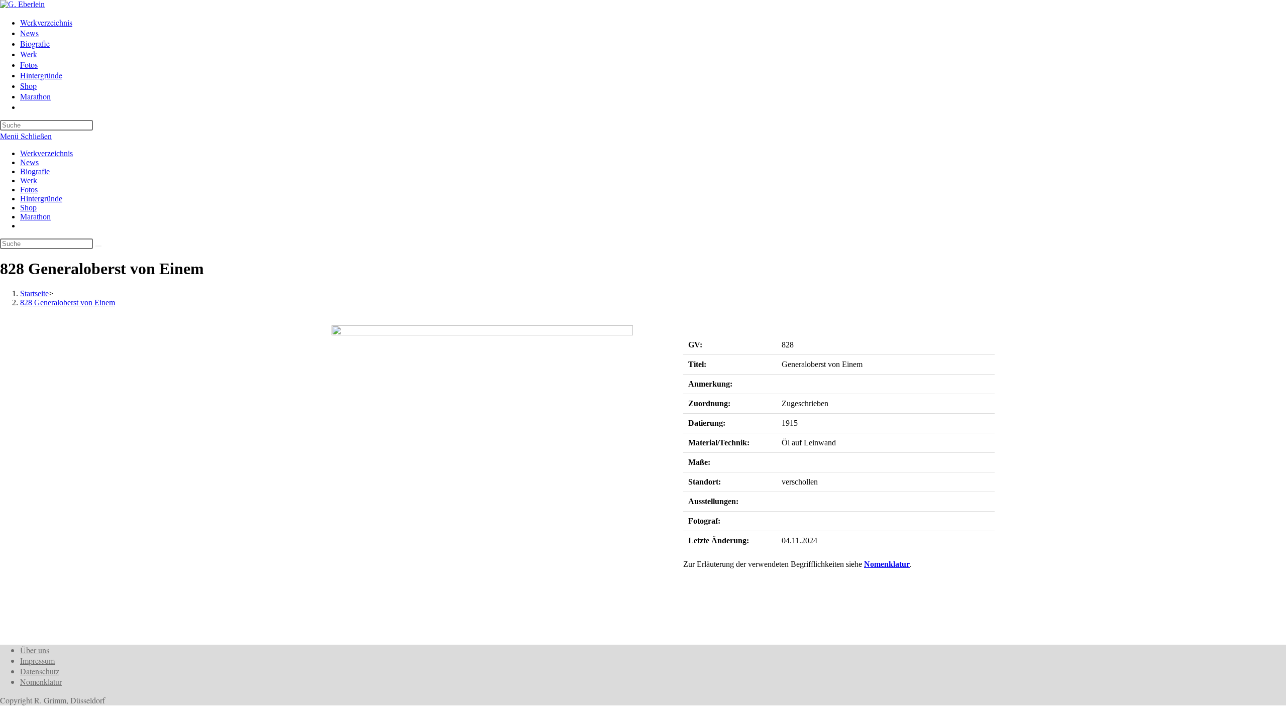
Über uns (34, 650)
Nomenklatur (887, 564)
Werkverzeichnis (46, 153)
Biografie (35, 171)
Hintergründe (41, 198)
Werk (28, 180)
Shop (28, 207)
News (29, 162)
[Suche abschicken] (98, 246)
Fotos (29, 189)
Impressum (37, 660)
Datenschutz (39, 671)
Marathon (35, 216)
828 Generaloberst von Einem (67, 302)
